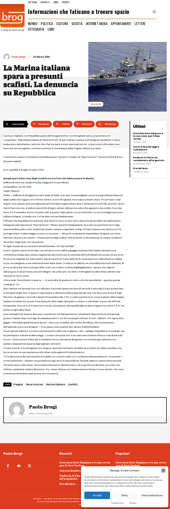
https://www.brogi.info (40, 413)
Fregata (18, 384)
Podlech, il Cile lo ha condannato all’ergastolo (148, 158)
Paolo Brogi (18, 56)
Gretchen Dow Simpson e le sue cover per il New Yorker (148, 136)
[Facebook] (7, 466)
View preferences (152, 495)
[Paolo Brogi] (7, 57)
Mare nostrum (34, 384)
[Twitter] (29, 466)
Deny (125, 495)
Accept (97, 495)
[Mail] (18, 466)
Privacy (132, 503)
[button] (163, 470)
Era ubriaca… (141, 168)
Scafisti (72, 384)
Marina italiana (55, 384)
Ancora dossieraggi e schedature (146, 148)
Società (96, 104)
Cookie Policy (117, 503)
